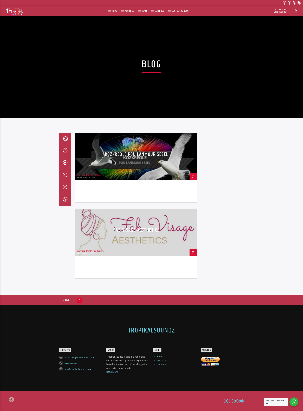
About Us (129, 11)
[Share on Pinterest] (65, 175)
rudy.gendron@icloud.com (89, 175)
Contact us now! (180, 11)
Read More (112, 371)
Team (144, 11)
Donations (162, 364)
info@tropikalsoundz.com (78, 369)
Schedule (159, 11)
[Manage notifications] (11, 399)
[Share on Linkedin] (65, 187)
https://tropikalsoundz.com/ (79, 357)
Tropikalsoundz (151, 330)
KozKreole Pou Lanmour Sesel (136, 154)
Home (114, 11)
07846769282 (71, 363)
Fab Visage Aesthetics (137, 230)
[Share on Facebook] (65, 151)
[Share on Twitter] (65, 163)
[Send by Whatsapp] (65, 200)
